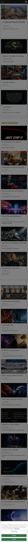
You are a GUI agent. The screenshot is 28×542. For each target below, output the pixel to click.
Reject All (14, 535)
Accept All (14, 539)
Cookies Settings (14, 531)
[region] (14, 531)
